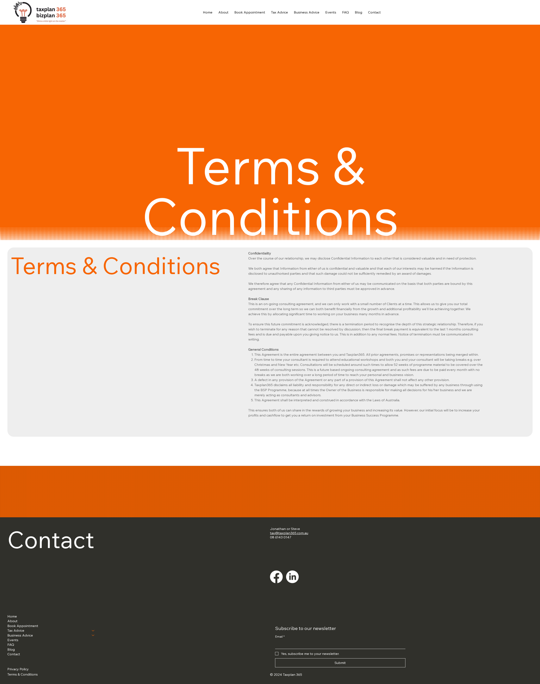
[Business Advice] (93, 635)
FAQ (10, 644)
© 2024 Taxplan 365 (286, 674)
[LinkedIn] (292, 576)
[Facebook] (276, 576)
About (12, 621)
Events (12, 640)
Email (280, 636)
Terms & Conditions (22, 674)
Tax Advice (15, 630)
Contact (13, 654)
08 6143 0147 (280, 537)
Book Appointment (22, 626)
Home (12, 616)
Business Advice (20, 635)
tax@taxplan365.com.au (289, 533)
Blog (11, 649)
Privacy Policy (18, 669)
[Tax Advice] (93, 630)
